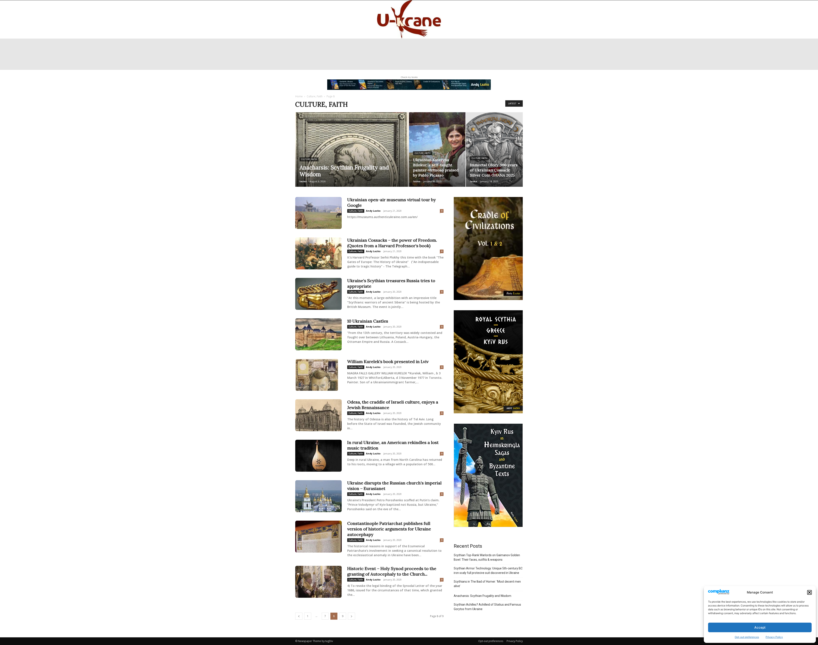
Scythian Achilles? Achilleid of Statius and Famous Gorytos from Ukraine (487, 607)
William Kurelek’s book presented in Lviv (388, 361)
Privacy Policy (774, 637)
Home (299, 96)
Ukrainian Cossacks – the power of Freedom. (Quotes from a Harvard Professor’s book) (392, 242)
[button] (809, 592)
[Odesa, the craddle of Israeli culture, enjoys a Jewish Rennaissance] (318, 415)
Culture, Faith (315, 96)
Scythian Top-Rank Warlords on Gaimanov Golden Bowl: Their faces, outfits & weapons (487, 557)
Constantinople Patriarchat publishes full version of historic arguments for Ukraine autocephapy (389, 529)
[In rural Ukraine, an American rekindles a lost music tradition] (318, 456)
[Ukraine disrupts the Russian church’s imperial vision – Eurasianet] (318, 496)
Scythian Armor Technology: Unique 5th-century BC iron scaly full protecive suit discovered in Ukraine (488, 571)
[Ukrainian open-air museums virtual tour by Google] (318, 213)
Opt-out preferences (747, 637)
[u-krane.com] (409, 19)
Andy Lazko (373, 210)
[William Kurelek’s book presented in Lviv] (316, 375)
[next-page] (351, 616)
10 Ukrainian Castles (367, 321)
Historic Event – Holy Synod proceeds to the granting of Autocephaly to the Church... (391, 571)
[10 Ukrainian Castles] (318, 334)
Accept (760, 627)
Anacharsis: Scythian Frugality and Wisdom (482, 596)
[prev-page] (298, 616)
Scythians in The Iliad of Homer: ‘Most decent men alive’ (487, 584)
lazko (303, 181)
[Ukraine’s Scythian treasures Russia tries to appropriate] (318, 294)
